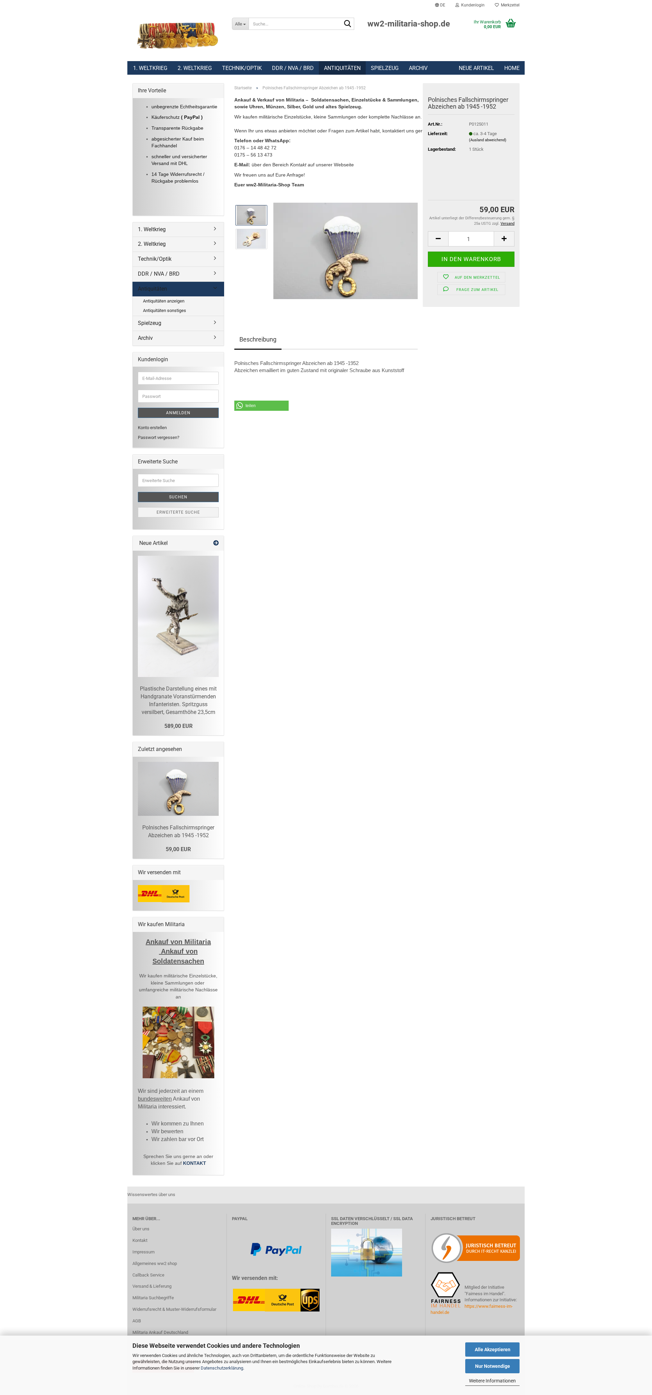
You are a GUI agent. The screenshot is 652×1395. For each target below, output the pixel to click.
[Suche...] (347, 24)
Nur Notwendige (492, 1366)
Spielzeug (385, 68)
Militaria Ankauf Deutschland (160, 1332)
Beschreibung (257, 339)
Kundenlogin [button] (472, 5)
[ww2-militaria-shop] (177, 35)
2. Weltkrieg (195, 68)
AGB (136, 1320)
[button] (440, 5)
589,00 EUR (178, 726)
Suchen (178, 497)
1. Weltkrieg (150, 68)
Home (512, 68)
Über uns (140, 1228)
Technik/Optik (242, 68)
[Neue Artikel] (216, 543)
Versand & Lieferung (151, 1286)
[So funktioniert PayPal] (276, 1248)
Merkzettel (509, 5)
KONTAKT (194, 1163)
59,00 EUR (178, 849)
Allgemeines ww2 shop (154, 1263)
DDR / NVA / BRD (293, 68)
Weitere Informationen (492, 1380)
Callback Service (148, 1275)
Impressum (143, 1251)
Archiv (418, 68)
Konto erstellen (152, 427)
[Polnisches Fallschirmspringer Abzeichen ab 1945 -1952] (345, 250)
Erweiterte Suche (178, 512)
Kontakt (139, 1240)
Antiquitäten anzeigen (163, 301)
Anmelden (178, 412)
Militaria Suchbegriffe (153, 1297)
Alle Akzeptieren (492, 1349)
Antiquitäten (342, 68)
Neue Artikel (476, 68)
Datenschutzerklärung (222, 1368)
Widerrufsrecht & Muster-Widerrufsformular (174, 1309)
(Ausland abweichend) (487, 140)
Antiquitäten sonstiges (164, 310)
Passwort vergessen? (158, 437)
